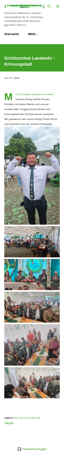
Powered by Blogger (34, 449)
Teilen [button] (8, 423)
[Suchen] (49, 6)
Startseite (11, 34)
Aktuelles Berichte (27, 418)
